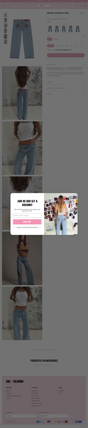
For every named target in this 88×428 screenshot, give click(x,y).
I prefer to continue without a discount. (27, 227)
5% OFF (27, 221)
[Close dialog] (75, 195)
